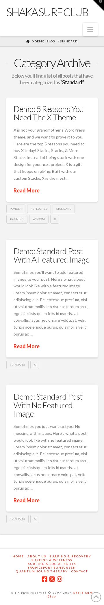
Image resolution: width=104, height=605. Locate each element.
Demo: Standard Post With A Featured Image (51, 255)
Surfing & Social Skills (52, 563)
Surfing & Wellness (51, 560)
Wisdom (39, 219)
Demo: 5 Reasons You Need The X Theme (49, 113)
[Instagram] (59, 579)
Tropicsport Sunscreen (52, 567)
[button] (90, 29)
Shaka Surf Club (47, 11)
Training (17, 219)
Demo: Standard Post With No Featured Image (48, 405)
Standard (63, 208)
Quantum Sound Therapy (42, 571)
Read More (27, 190)
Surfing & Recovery (70, 556)
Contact (79, 571)
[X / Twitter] (52, 579)
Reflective (39, 208)
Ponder (16, 208)
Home (18, 556)
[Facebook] (44, 579)
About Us (36, 556)
